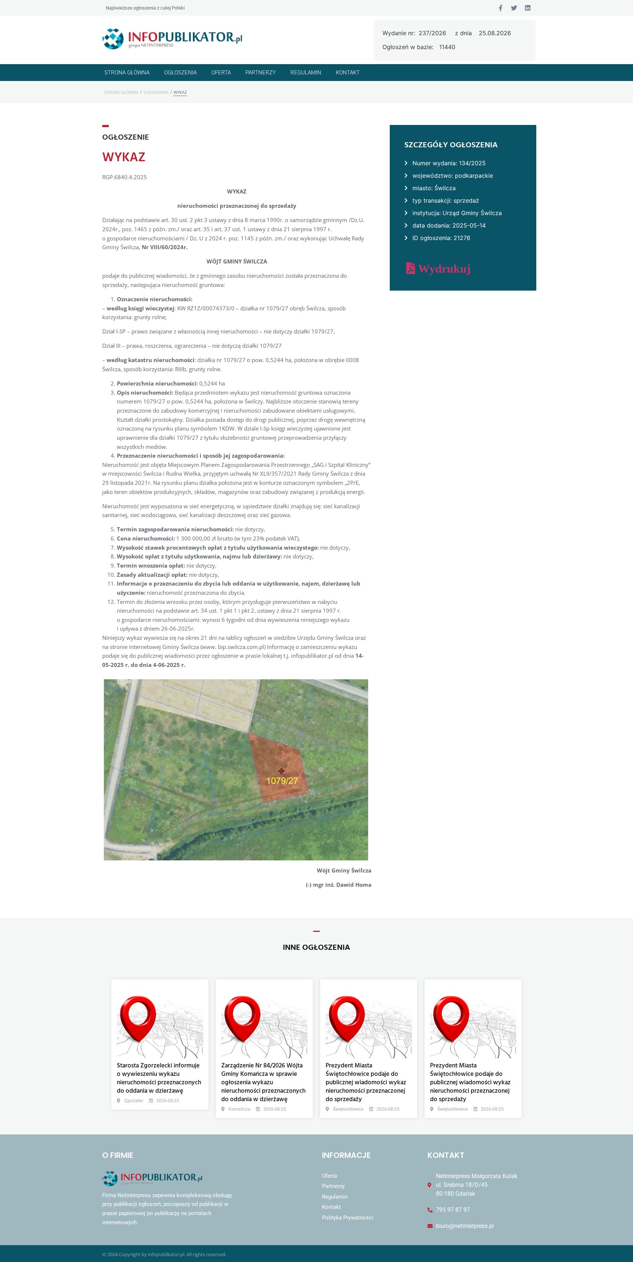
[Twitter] (514, 8)
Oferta (221, 72)
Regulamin (305, 72)
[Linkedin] (528, 8)
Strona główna (126, 72)
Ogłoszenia (180, 72)
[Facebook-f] (500, 8)
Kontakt (348, 72)
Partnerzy (260, 72)
